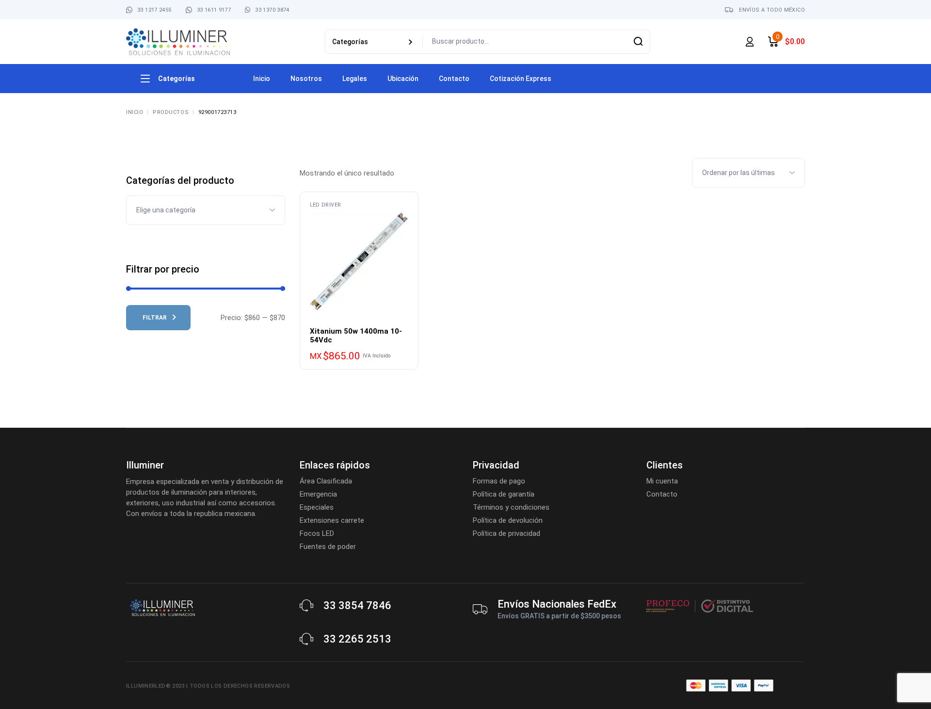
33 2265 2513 (357, 639)
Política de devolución (508, 520)
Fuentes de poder (328, 546)
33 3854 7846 (357, 605)
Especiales (317, 507)
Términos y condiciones (511, 507)
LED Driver (325, 205)
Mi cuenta (662, 481)
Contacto (661, 494)
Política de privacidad (506, 533)
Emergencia (318, 494)
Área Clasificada (326, 481)
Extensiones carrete (332, 520)
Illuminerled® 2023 (155, 686)
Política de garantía (503, 494)
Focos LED (317, 533)
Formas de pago (499, 481)
